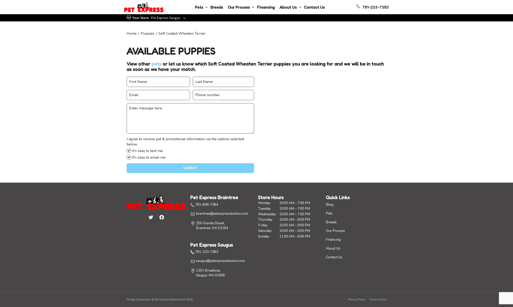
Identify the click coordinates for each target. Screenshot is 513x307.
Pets (199, 7)
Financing (266, 7)
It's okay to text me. (147, 150)
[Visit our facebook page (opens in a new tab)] (161, 217)
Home (132, 33)
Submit (190, 168)
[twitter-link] (150, 217)
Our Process (239, 7)
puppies (147, 33)
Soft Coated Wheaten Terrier (182, 33)
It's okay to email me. (148, 157)
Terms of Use (377, 299)
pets (157, 64)
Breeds (216, 7)
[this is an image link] (156, 202)
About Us (288, 7)
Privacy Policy (356, 299)
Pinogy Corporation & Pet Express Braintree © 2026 (160, 299)
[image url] (144, 7)
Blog (329, 204)
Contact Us (314, 7)
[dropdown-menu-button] (206, 7)
